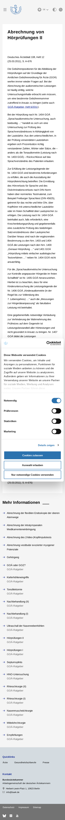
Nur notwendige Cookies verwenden (32, 474)
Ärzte (5, 762)
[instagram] (10, 816)
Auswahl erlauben (32, 465)
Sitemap (37, 807)
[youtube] (17, 816)
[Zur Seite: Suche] (60, 9)
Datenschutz (8, 807)
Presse (46, 762)
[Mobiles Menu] (5, 9)
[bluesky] (4, 816)
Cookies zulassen (32, 455)
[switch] (56, 411)
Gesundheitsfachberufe (25, 762)
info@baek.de (12, 792)
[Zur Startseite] (16, 10)
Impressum (23, 807)
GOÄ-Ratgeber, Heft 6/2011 (23, 106)
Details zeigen (46, 445)
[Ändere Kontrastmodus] (54, 9)
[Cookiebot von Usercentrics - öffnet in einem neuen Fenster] (46, 343)
